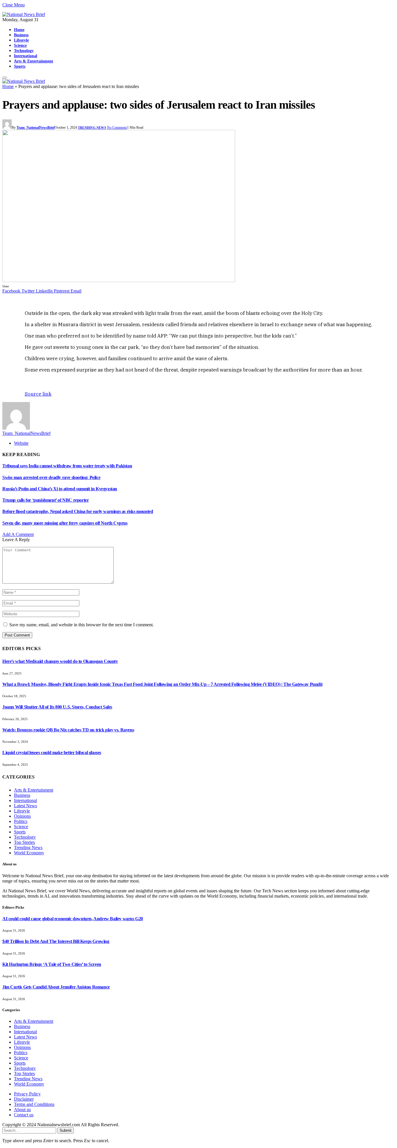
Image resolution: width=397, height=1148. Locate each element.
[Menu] (4, 77)
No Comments (117, 127)
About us (22, 1109)
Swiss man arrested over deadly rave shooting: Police (51, 477)
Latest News (25, 805)
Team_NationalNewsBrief (36, 127)
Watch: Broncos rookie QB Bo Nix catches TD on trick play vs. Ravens (68, 729)
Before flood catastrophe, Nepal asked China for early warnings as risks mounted (77, 511)
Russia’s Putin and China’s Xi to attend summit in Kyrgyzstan (59, 488)
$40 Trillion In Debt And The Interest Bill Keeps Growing (55, 941)
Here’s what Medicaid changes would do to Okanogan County (60, 661)
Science (20, 45)
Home (19, 29)
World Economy (29, 852)
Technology (24, 50)
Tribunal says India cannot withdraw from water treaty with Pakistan (67, 465)
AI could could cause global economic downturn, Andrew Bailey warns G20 (72, 918)
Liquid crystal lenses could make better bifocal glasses (51, 752)
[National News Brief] (23, 14)
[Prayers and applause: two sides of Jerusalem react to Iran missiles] (118, 280)
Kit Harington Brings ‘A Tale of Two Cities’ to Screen (51, 964)
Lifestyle (21, 40)
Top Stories (24, 842)
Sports (19, 66)
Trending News (92, 127)
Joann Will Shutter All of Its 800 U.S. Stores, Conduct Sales (57, 706)
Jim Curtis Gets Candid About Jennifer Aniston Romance (56, 986)
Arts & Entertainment (33, 61)
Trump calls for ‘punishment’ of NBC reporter (45, 500)
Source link (38, 394)
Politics (20, 821)
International (25, 55)
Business (21, 35)
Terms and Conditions (34, 1104)
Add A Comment (18, 534)
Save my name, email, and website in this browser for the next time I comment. (81, 624)
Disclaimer (24, 1099)
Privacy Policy (27, 1093)
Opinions (22, 816)
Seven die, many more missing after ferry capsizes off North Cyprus (65, 523)
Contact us (23, 1114)
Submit (65, 1130)
